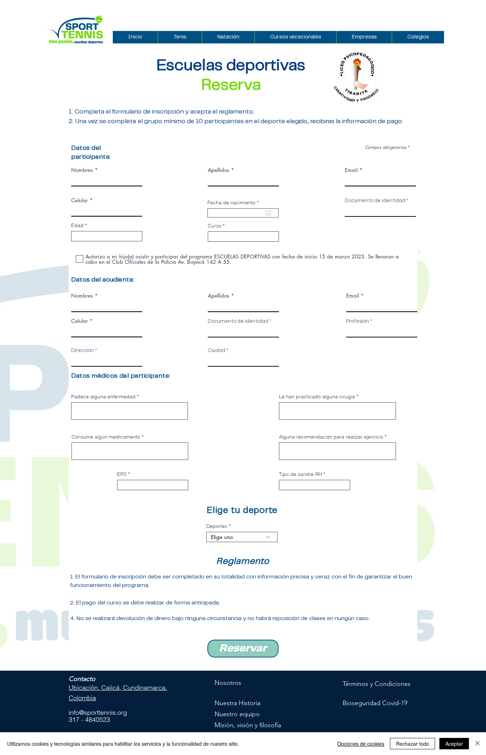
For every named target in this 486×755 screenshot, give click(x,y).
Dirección (82, 350)
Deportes (216, 526)
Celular (79, 200)
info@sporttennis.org (98, 712)
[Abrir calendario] (268, 213)
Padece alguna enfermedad (103, 396)
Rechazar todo (412, 743)
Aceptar (454, 743)
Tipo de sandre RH (300, 474)
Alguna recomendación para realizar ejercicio (331, 436)
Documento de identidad (375, 200)
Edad (77, 225)
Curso (214, 225)
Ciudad (216, 350)
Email (351, 170)
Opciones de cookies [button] (360, 743)
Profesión (357, 321)
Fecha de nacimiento (234, 202)
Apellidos (218, 170)
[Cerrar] (477, 743)
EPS (122, 474)
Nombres (82, 170)
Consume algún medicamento (106, 436)
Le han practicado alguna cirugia (317, 396)
